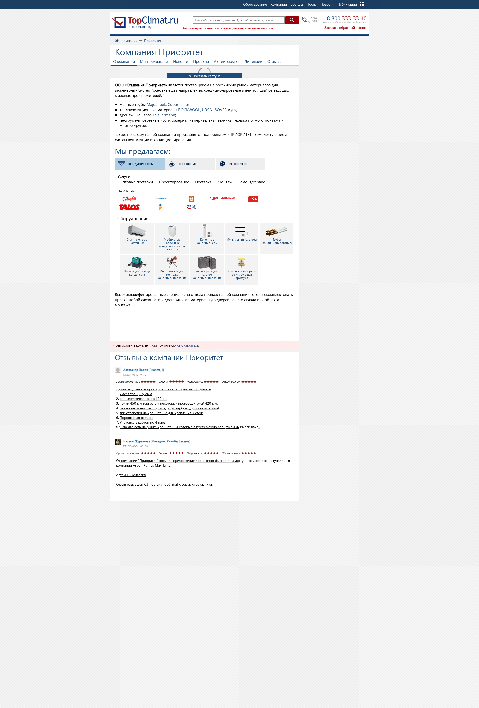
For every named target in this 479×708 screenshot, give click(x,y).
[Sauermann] (161, 198)
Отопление (187, 164)
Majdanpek (156, 104)
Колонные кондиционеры (207, 241)
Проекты (201, 61)
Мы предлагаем (154, 61)
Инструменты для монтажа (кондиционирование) (172, 274)
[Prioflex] (192, 206)
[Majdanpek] (192, 198)
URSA (207, 109)
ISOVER (220, 109)
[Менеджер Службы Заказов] (156, 441)
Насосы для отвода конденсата (137, 272)
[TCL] (253, 198)
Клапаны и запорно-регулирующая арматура (242, 274)
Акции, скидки (227, 61)
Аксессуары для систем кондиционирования (207, 274)
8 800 (347, 18)
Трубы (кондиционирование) (276, 241)
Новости (327, 4)
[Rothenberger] (223, 198)
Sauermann (165, 114)
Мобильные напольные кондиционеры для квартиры (172, 244)
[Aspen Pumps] (161, 206)
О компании (124, 61)
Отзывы (274, 61)
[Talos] (130, 206)
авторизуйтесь (187, 345)
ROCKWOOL (189, 109)
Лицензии (253, 61)
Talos (185, 104)
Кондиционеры (140, 164)
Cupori (173, 104)
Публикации (347, 4)
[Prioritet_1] (143, 370)
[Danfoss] (130, 198)
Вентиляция (238, 164)
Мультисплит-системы (241, 239)
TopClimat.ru (144, 22)
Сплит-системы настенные (137, 241)
